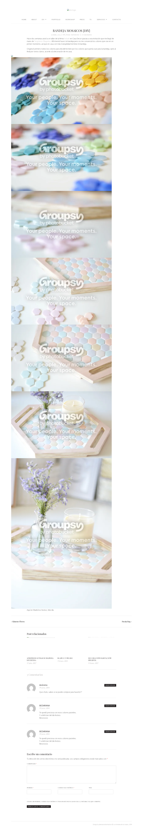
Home (24, 19)
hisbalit (67, 38)
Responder (110, 685)
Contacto (116, 19)
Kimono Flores (18, 621)
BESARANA (44, 705)
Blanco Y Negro (65, 658)
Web (90, 788)
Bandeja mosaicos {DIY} (71, 31)
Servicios (101, 19)
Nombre (30, 788)
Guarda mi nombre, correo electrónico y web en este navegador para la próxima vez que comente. (64, 801)
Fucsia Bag (126, 621)
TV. (91, 19)
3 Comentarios (87, 35)
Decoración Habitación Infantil (99, 659)
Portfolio (56, 19)
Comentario (32, 764)
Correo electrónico (66, 788)
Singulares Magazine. (42, 41)
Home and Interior (72, 35)
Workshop (70, 19)
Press (82, 19)
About (34, 19)
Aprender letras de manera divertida (40, 659)
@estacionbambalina (105, 824)
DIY (43, 19)
